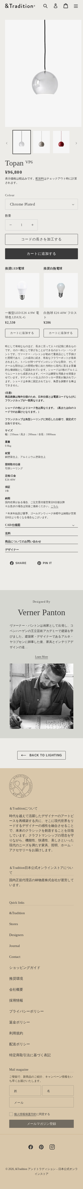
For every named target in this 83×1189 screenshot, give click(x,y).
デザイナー (12, 549)
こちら (54, 506)
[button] (76, 6)
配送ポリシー (19, 1044)
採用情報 (16, 1000)
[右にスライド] (76, 143)
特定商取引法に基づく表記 (30, 1055)
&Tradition (17, 913)
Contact (14, 957)
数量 (8, 215)
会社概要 (16, 989)
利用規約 (16, 1033)
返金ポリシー (19, 1022)
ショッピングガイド (24, 968)
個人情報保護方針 (25, 1114)
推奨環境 (16, 978)
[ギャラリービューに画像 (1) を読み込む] (21, 142)
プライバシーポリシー (26, 1011)
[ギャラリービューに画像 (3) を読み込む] (61, 142)
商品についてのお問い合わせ (23, 541)
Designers (16, 935)
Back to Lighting (45, 755)
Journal (14, 946)
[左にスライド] (7, 143)
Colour (9, 195)
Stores (13, 924)
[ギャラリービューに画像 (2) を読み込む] (41, 142)
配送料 (40, 178)
